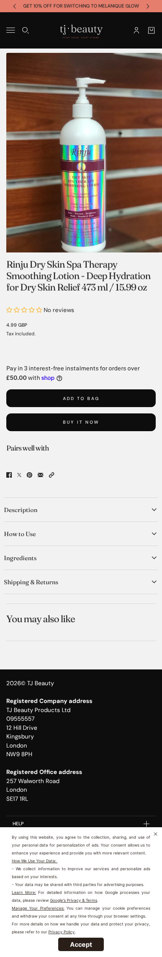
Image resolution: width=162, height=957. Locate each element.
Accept (81, 944)
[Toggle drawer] (10, 30)
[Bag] (151, 30)
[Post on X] (19, 474)
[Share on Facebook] (9, 475)
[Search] (25, 30)
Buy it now (81, 422)
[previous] (14, 6)
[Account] (136, 30)
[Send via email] (40, 475)
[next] (147, 6)
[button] (51, 475)
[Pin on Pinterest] (29, 475)
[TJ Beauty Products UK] (81, 30)
